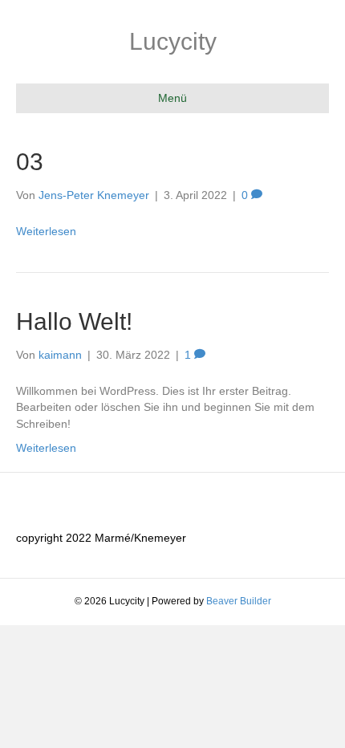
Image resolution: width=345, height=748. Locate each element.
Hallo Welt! (74, 321)
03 (29, 161)
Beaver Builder (238, 601)
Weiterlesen (46, 231)
